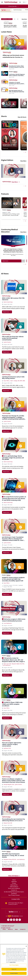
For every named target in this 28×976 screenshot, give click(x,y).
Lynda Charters (7, 342)
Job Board (14, 893)
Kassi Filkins (6, 583)
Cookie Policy (12, 962)
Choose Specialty (12, 6)
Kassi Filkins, (7, 380)
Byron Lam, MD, (7, 663)
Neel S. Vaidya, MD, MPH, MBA (17, 380)
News (16, 929)
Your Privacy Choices (14, 895)
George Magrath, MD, (9, 784)
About (14, 880)
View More (24, 19)
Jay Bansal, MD (7, 748)
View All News (13, 876)
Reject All (14, 969)
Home (4, 929)
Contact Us (14, 890)
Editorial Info (14, 885)
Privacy (14, 883)
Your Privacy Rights (14, 965)
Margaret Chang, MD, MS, (10, 859)
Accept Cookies (14, 973)
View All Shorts (22, 117)
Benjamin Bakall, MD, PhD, (18, 663)
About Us (10, 929)
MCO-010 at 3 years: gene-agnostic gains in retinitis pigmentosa (7, 26)
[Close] (26, 946)
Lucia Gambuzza (8, 623)
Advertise (14, 881)
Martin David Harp (8, 302)
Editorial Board (14, 886)
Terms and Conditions (14, 888)
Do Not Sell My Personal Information (14, 892)
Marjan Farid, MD (8, 823)
